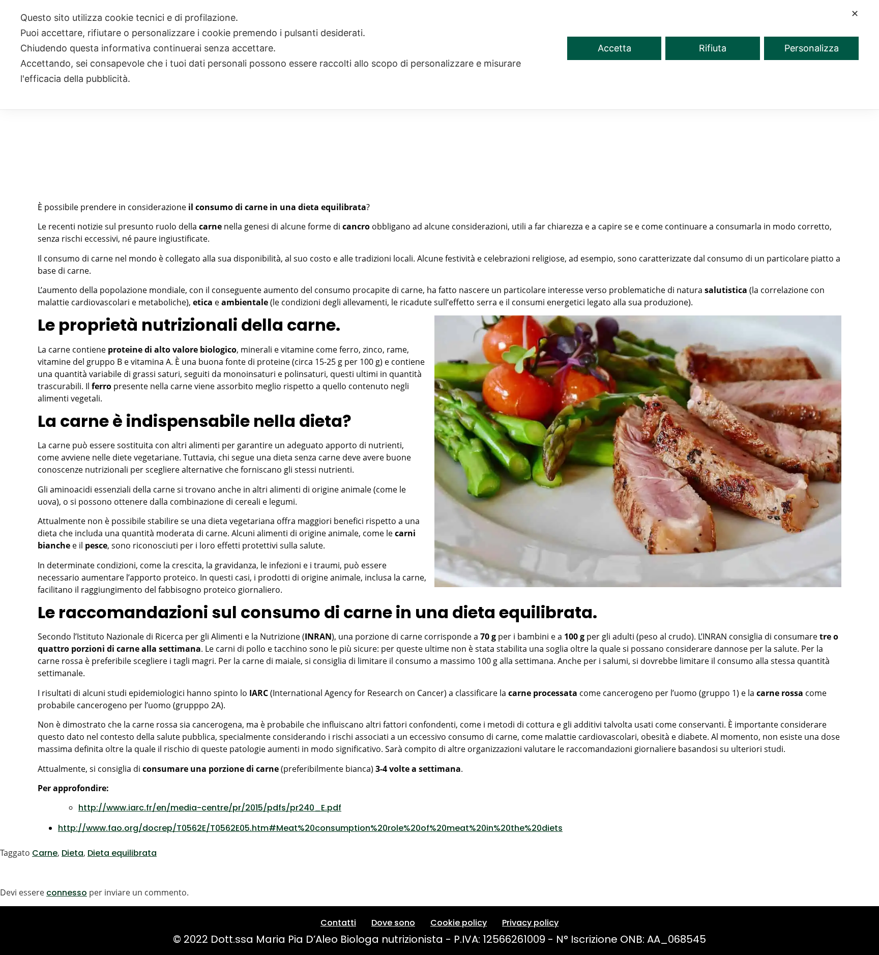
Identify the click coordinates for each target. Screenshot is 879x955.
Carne (44, 853)
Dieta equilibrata (122, 853)
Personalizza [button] (811, 48)
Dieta (72, 853)
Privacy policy (530, 923)
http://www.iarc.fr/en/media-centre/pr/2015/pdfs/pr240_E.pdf (209, 808)
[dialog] (439, 54)
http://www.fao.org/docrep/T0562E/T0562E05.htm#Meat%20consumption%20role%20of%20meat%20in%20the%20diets (310, 828)
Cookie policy (458, 923)
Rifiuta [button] (712, 48)
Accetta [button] (614, 48)
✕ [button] (855, 13)
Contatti (338, 923)
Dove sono (393, 923)
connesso (66, 893)
